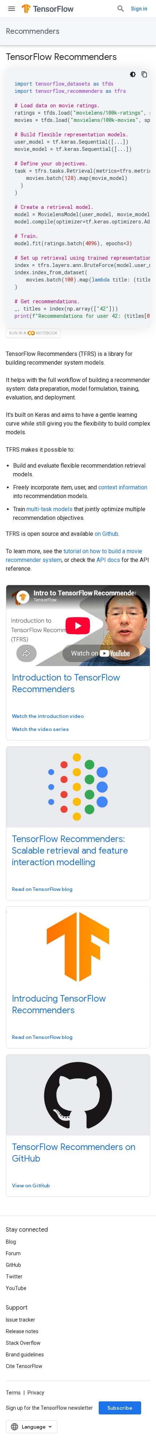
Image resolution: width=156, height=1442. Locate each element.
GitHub (13, 1265)
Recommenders (32, 31)
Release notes (22, 1331)
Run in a (33, 333)
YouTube (16, 1288)
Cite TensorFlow (24, 1366)
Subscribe (119, 1408)
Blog (11, 1242)
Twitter (14, 1276)
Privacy (36, 1393)
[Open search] (120, 8)
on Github (106, 533)
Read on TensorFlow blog (42, 889)
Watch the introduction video (48, 716)
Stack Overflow (23, 1343)
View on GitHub (31, 1185)
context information (122, 487)
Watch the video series (40, 729)
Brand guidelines (25, 1354)
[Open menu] (11, 8)
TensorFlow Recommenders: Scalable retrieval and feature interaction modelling (70, 851)
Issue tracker (20, 1320)
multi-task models (49, 509)
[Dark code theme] (133, 74)
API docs (108, 559)
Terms (13, 1393)
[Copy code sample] (144, 74)
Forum (13, 1253)
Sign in (139, 9)
